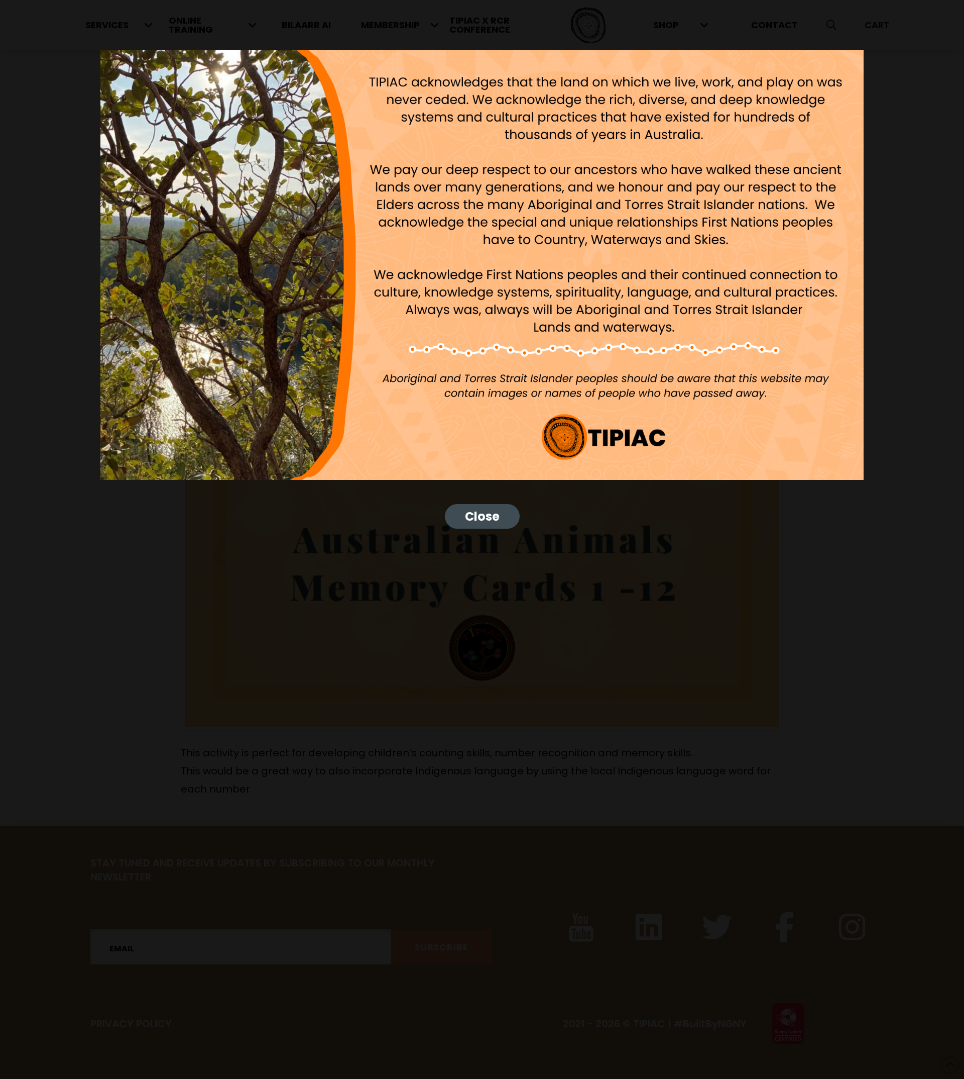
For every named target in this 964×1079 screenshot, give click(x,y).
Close (482, 516)
